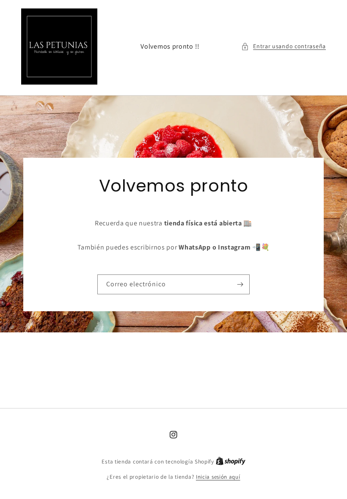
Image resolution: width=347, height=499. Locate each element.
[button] (283, 46)
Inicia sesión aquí (218, 476)
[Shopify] (230, 461)
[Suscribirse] (240, 284)
